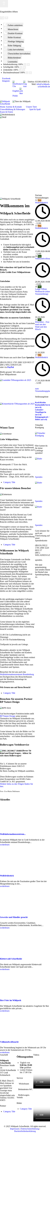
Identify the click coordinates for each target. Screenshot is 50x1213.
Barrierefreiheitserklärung (25, 1131)
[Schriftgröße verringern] (21, 67)
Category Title (9, 482)
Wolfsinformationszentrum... (13, 834)
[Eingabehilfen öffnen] (4, 3)
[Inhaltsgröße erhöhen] (28, 64)
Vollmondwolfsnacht (9, 1042)
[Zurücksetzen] (2, 17)
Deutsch (19, 84)
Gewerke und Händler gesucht (14, 917)
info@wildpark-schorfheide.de (43, 85)
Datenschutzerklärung (30, 1129)
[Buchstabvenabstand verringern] (26, 72)
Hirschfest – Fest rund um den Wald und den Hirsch (42, 325)
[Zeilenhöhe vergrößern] (23, 70)
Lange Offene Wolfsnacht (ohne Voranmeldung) (42, 291)
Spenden (38, 477)
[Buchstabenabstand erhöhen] (30, 72)
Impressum (14, 1129)
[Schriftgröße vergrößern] (24, 67)
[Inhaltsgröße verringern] (24, 64)
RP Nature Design (7, 716)
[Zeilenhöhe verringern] (20, 70)
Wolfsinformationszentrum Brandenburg (17, 674)
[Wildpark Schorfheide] (6, 102)
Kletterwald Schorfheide (11, 959)
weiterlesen (4, 844)
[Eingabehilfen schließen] (6, 17)
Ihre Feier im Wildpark (10, 1000)
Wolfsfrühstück (41, 202)
